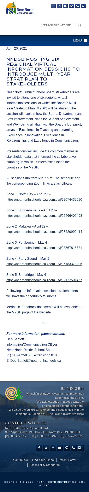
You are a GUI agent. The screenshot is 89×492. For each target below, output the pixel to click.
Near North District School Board (19, 7)
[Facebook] (53, 6)
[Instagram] (59, 6)
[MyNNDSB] (83, 6)
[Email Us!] (65, 6)
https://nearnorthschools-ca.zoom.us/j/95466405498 (44, 215)
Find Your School (43, 459)
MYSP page (21, 312)
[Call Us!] (77, 6)
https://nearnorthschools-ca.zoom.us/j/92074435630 (44, 199)
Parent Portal (67, 459)
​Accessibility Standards (45, 464)
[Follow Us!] (46, 448)
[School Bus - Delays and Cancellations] (71, 6)
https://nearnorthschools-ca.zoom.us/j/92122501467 (44, 280)
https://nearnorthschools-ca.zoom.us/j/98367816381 (44, 248)
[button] (77, 40)
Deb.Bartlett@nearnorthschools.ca (35, 360)
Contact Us (20, 459)
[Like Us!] (39, 448)
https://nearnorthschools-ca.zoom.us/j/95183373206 (44, 264)
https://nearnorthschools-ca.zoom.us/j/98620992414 (44, 232)
